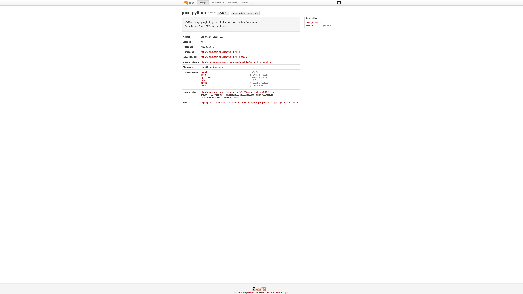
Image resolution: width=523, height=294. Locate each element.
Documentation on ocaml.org (245, 12)
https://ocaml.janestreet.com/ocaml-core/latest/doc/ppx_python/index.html (236, 61)
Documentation (217, 2)
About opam (233, 2)
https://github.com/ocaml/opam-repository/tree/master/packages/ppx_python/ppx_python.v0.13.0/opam (250, 102)
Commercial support (280, 292)
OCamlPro (269, 292)
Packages (203, 2)
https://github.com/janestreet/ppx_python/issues (224, 56)
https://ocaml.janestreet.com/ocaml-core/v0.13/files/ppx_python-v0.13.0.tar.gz (238, 92)
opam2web (251, 292)
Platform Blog (247, 2)
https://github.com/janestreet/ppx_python (220, 51)
